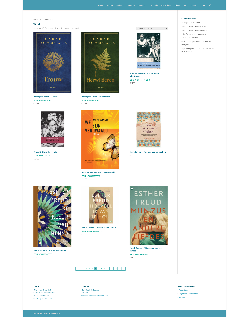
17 (116, 268)
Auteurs (131, 5)
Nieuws (110, 5)
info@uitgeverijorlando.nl (43, 298)
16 (111, 268)
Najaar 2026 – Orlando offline (193, 26)
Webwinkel (183, 290)
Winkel (177, 5)
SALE (186, 5)
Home (100, 5)
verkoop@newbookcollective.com (94, 295)
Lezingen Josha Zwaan (190, 22)
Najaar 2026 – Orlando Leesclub (195, 30)
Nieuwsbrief (166, 5)
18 (120, 268)
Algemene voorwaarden (188, 293)
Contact (194, 5)
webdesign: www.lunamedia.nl (46, 313)
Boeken (119, 5)
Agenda (154, 5)
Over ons (141, 5)
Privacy (182, 297)
